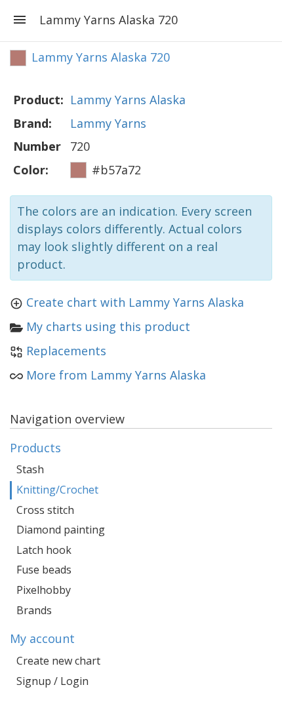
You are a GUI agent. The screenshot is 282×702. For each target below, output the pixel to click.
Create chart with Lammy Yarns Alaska (135, 302)
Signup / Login (52, 681)
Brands (34, 610)
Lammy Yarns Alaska (128, 99)
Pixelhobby (43, 590)
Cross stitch (45, 510)
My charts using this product (108, 326)
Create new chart (58, 660)
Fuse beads (43, 569)
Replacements (66, 351)
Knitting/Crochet (57, 489)
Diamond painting (60, 529)
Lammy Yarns (108, 123)
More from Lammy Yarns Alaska (116, 375)
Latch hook (43, 550)
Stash (30, 469)
